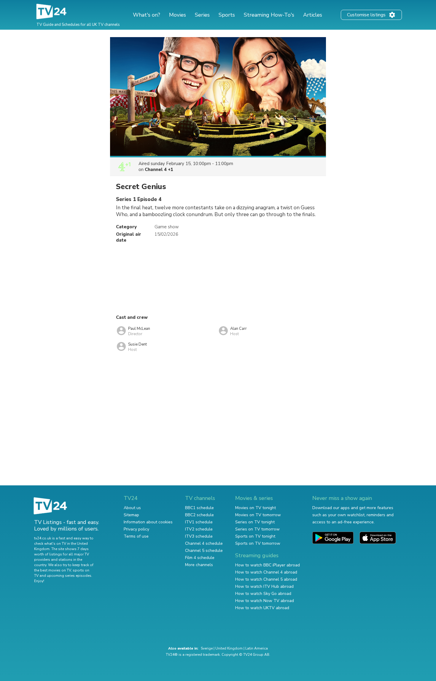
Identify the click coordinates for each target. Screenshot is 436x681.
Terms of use (136, 536)
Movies (177, 14)
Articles (312, 14)
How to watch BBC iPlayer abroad (267, 565)
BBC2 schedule (199, 515)
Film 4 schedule (199, 557)
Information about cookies (148, 522)
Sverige (207, 648)
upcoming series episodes (69, 575)
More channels (199, 565)
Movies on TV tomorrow (258, 515)
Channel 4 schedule (204, 543)
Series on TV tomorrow (257, 529)
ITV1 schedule (199, 522)
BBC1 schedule (199, 508)
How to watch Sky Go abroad (263, 593)
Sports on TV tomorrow (257, 543)
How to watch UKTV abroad (262, 608)
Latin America (256, 648)
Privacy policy (136, 529)
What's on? (146, 14)
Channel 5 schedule (204, 550)
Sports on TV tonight (255, 536)
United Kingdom (229, 648)
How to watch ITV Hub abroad (264, 586)
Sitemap (131, 515)
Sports (227, 14)
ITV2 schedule (199, 529)
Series (202, 14)
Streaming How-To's (269, 14)
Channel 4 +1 (159, 169)
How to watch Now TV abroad (264, 601)
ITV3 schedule (199, 536)
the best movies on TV (52, 570)
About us (132, 508)
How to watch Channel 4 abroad (266, 572)
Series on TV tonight (255, 522)
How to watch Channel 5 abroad (266, 579)
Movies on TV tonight (255, 508)
